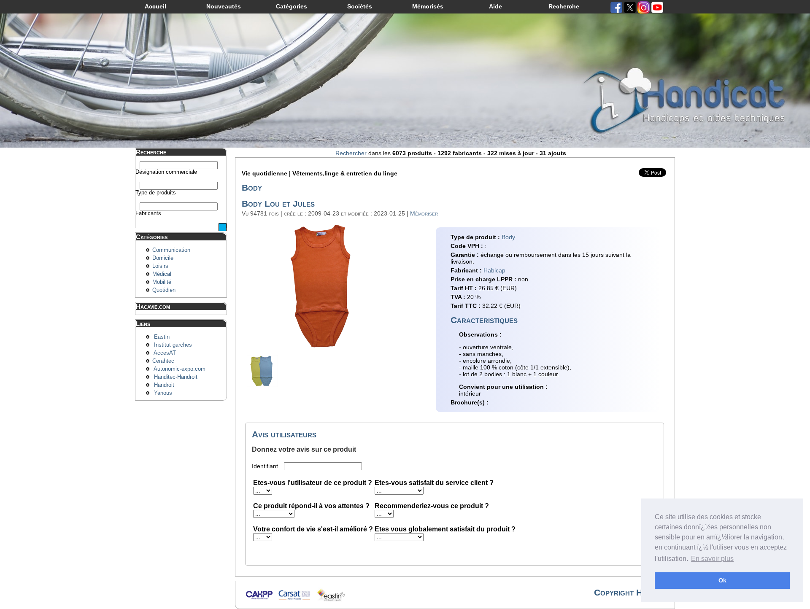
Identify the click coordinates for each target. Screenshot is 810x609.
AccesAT (165, 353)
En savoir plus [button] (712, 558)
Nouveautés (223, 6)
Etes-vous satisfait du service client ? (434, 482)
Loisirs (160, 266)
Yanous (163, 393)
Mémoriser (424, 213)
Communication (171, 250)
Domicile (162, 258)
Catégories (291, 6)
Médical (161, 274)
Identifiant (266, 466)
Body (508, 237)
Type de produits (155, 193)
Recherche (563, 6)
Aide (495, 6)
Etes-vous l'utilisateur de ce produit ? (312, 482)
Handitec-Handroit (175, 377)
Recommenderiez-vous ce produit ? (432, 505)
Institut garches (173, 345)
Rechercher (351, 153)
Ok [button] (722, 580)
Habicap (494, 270)
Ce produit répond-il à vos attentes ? (311, 505)
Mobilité (161, 282)
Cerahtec (163, 361)
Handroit (164, 385)
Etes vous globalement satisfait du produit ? (445, 529)
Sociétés (359, 6)
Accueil (155, 6)
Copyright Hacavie (630, 592)
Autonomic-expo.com (179, 369)
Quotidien (164, 290)
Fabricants (148, 213)
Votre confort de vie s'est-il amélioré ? (313, 529)
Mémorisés (427, 6)
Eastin (162, 337)
